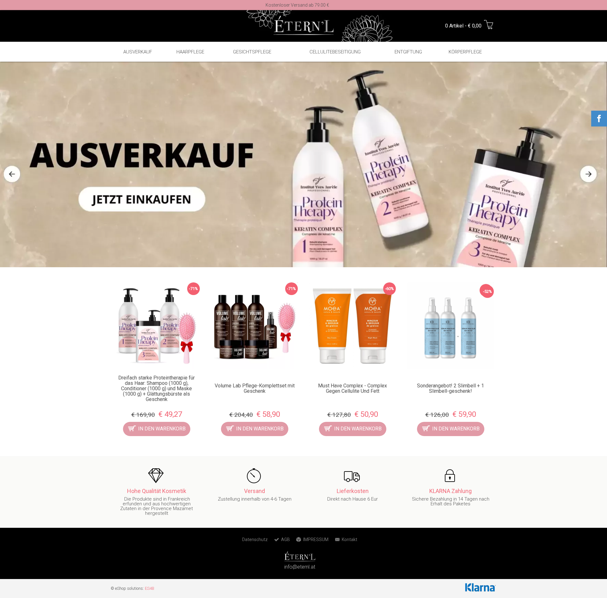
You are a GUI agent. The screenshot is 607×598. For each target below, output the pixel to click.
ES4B (149, 588)
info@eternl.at (299, 567)
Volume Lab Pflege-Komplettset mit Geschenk (255, 388)
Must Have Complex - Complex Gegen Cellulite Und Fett (352, 388)
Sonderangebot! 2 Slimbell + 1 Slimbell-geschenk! (450, 388)
